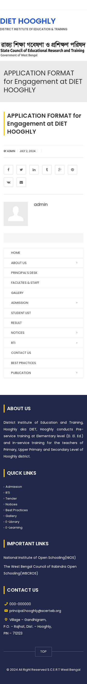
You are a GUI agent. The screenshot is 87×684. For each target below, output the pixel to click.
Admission (14, 486)
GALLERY (17, 293)
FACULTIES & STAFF (25, 282)
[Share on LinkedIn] (34, 170)
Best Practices (17, 510)
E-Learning (14, 527)
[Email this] (21, 182)
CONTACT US (21, 352)
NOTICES (17, 332)
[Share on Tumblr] (47, 170)
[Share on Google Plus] (60, 170)
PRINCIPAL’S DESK (24, 272)
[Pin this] (72, 170)
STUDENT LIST (21, 313)
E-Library (12, 521)
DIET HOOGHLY (28, 20)
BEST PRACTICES (23, 363)
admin (41, 204)
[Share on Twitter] (21, 170)
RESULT (16, 322)
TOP (43, 651)
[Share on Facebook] (8, 170)
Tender (11, 498)
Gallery (11, 516)
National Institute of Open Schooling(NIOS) (40, 557)
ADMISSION (19, 302)
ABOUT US (19, 263)
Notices (11, 504)
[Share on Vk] (8, 182)
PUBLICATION (21, 373)
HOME (15, 252)
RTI (13, 343)
